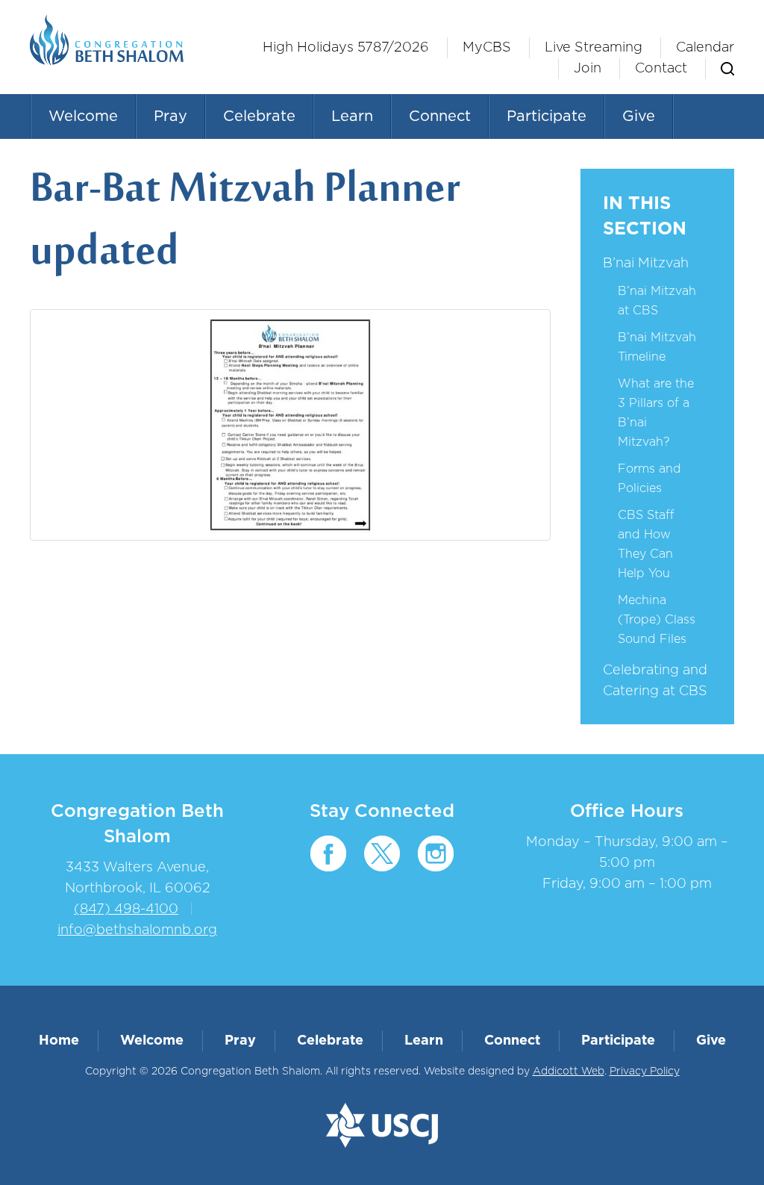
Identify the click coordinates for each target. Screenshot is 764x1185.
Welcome (83, 116)
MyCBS (487, 48)
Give (638, 116)
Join (587, 68)
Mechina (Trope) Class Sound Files (656, 619)
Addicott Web (568, 1071)
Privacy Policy (645, 1071)
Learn (352, 116)
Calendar (705, 48)
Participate (546, 116)
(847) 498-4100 (126, 909)
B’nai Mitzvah (646, 263)
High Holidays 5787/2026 (346, 48)
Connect (440, 116)
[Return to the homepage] (107, 40)
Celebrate (259, 116)
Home (59, 1041)
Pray (170, 116)
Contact (661, 68)
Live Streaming (593, 48)
